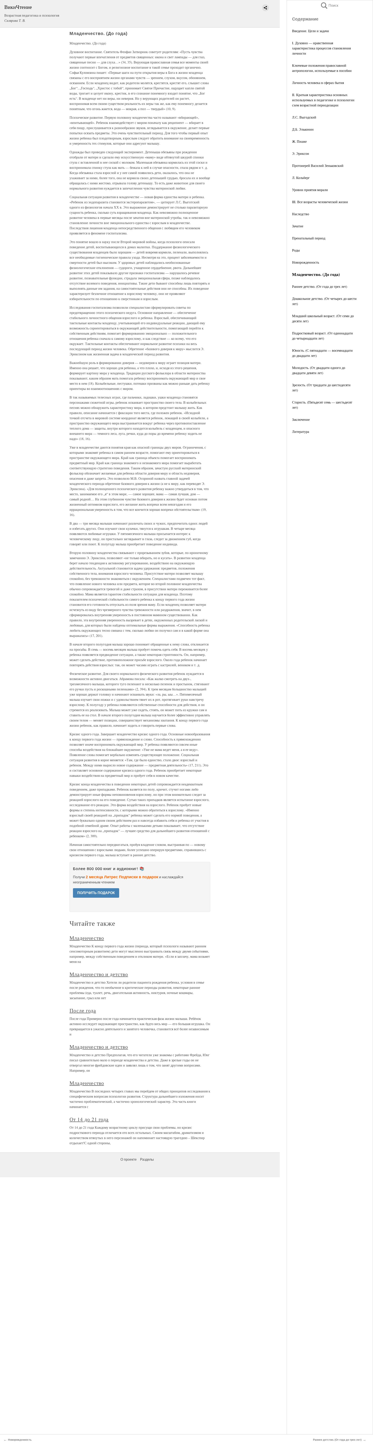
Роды (296, 250)
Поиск (329, 5)
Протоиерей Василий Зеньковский (317, 165)
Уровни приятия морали (310, 189)
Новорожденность (305, 262)
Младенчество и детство (99, 974)
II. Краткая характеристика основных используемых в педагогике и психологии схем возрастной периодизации (323, 99)
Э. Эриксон (300, 153)
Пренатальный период (308, 238)
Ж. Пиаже (299, 141)
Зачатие (297, 226)
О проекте (128, 1159)
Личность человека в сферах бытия (318, 82)
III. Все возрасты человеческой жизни (320, 201)
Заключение (301, 419)
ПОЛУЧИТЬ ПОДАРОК (96, 893)
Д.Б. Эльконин (303, 129)
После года (83, 1010)
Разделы (147, 1159)
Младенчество (87, 937)
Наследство (300, 214)
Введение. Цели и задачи (310, 30)
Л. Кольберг (301, 177)
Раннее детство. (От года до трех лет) (319, 286)
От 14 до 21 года (89, 1119)
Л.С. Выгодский (304, 117)
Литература (300, 431)
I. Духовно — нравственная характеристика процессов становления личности (321, 48)
